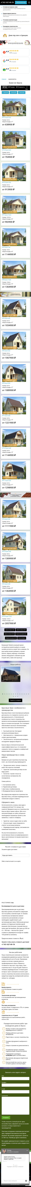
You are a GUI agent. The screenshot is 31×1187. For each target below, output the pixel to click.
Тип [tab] (5, 87)
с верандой (21, 92)
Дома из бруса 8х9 (21, 629)
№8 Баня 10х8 (6, 280)
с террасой (5, 92)
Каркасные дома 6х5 (21, 633)
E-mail (3, 1089)
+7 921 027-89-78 (7, 2)
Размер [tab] (12, 87)
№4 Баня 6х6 (6, 318)
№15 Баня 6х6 (6, 182)
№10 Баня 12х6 (7, 616)
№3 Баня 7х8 (6, 247)
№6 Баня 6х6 (6, 351)
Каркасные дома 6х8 (11, 638)
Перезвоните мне (21, 2)
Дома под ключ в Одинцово (18, 35)
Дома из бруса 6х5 (9, 629)
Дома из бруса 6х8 (9, 633)
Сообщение (5, 1095)
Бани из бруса (21, 638)
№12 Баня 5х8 (6, 551)
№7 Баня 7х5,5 (6, 215)
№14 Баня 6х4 (6, 150)
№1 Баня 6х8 (6, 415)
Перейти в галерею (15, 700)
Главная (4, 79)
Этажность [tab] (21, 87)
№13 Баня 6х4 (6, 117)
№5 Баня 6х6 (6, 519)
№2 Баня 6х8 (6, 584)
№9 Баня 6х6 (6, 383)
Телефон (4, 1082)
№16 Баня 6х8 (6, 448)
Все (27, 89)
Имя (3, 1076)
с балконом (13, 92)
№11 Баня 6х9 (6, 480)
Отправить (6, 1117)
